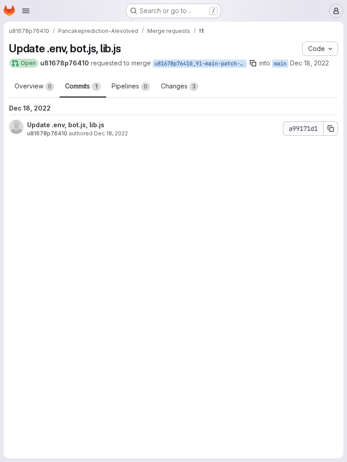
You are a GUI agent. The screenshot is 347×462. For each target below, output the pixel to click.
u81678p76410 (47, 133)
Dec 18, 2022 (309, 63)
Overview (33, 86)
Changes (178, 86)
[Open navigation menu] (26, 11)
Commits (81, 86)
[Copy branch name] (253, 63)
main (280, 63)
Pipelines (129, 86)
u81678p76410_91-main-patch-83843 (201, 63)
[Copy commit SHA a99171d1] (331, 128)
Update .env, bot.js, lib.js (65, 125)
